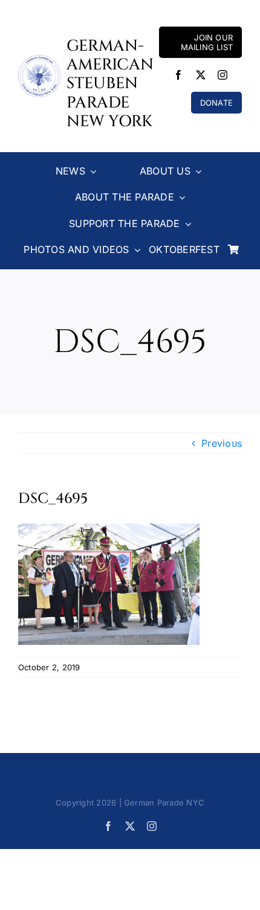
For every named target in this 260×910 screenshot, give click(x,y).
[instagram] (222, 75)
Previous (221, 443)
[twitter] (201, 75)
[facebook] (178, 75)
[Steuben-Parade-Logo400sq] (39, 60)
